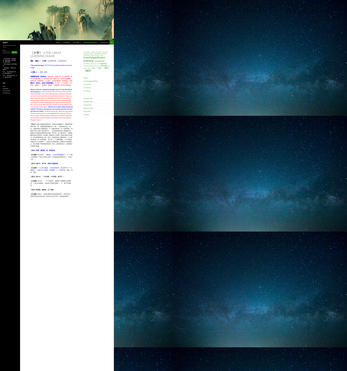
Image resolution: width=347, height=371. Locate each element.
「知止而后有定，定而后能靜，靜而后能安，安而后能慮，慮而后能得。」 (9, 60)
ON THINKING (76, 42)
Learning (88, 60)
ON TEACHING (103, 42)
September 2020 (88, 108)
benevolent (105, 52)
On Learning (86, 84)
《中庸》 (93, 68)
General (85, 78)
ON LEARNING (66, 42)
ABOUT (58, 42)
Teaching (103, 63)
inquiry (101, 55)
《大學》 (99, 68)
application (93, 52)
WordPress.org (6, 93)
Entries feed (5, 88)
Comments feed (6, 90)
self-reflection (86, 63)
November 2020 (88, 101)
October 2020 (87, 105)
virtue (109, 65)
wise (89, 68)
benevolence (99, 52)
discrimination (86, 55)
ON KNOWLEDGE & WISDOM (90, 42)
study (98, 63)
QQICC (5, 42)
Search (4, 50)
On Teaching (86, 87)
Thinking (103, 66)
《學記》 (106, 68)
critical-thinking (97, 53)
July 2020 (86, 114)
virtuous (85, 68)
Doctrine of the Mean (95, 55)
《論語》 (88, 70)
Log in (4, 86)
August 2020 (87, 111)
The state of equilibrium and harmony (91, 65)
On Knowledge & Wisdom (90, 81)
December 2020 (88, 98)
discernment (104, 53)
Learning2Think (99, 61)
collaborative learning (88, 53)
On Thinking (86, 91)
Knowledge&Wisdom (94, 57)
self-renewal (93, 63)
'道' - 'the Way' (86, 52)
